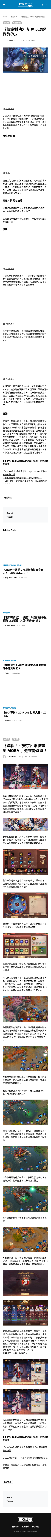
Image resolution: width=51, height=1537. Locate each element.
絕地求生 (19, 565)
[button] (4, 4)
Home (5, 17)
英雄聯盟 (13, 708)
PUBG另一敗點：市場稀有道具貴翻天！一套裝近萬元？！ (23, 571)
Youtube (9, 108)
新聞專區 (5, 565)
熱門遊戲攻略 (17, 23)
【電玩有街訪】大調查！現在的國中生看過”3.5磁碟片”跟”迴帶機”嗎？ (25, 619)
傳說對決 (8, 497)
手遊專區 (14, 17)
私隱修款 (25, 1526)
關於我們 (15, 1526)
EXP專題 (6, 739)
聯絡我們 (35, 1526)
